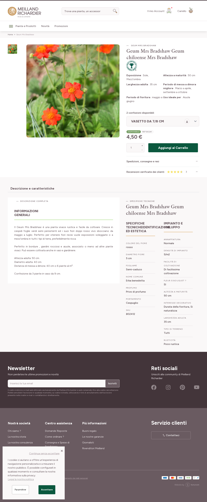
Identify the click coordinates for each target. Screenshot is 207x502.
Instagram (168, 387)
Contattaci (172, 435)
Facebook (153, 387)
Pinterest (182, 387)
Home (10, 34)
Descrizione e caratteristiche (32, 188)
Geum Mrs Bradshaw (25, 34)
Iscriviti (112, 383)
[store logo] (24, 12)
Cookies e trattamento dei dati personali (70, 478)
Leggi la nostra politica (21, 479)
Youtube (196, 387)
